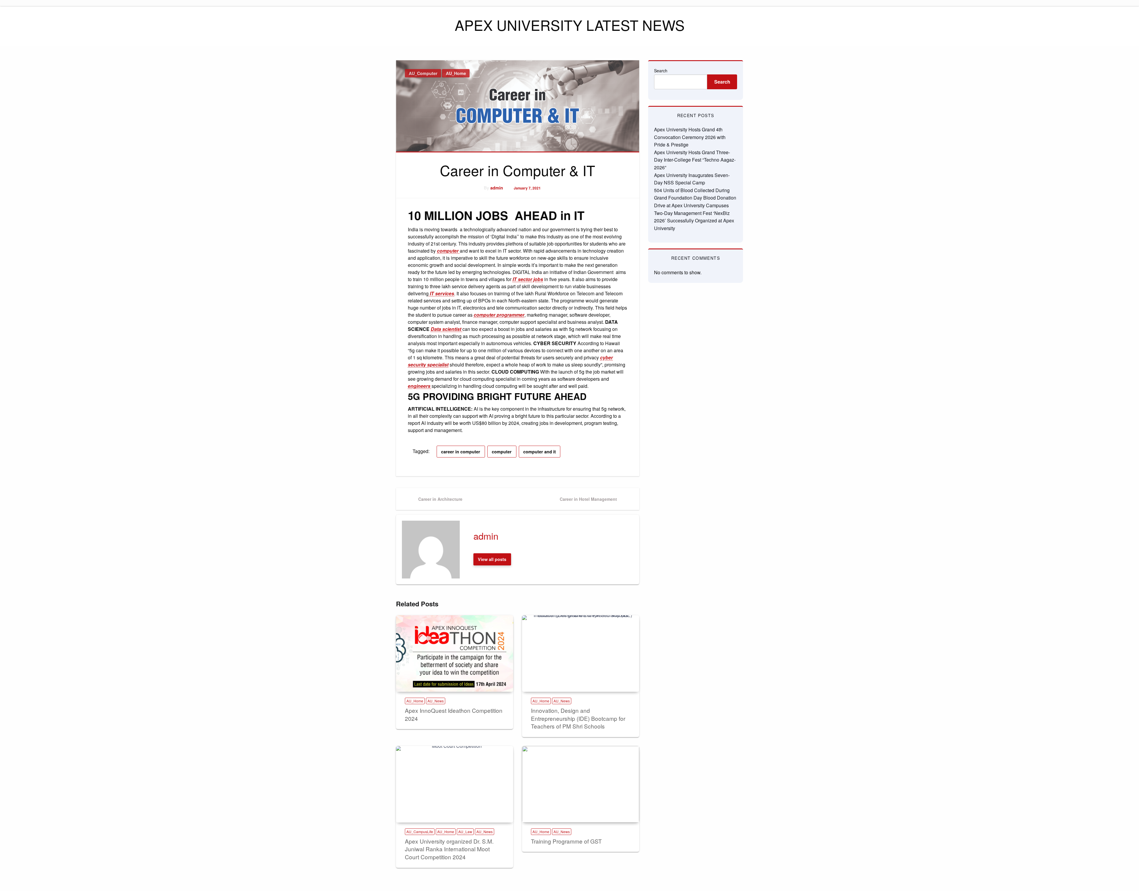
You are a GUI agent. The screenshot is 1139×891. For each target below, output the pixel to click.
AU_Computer (423, 73)
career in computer (460, 452)
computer (448, 250)
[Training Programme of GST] (580, 784)
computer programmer (499, 314)
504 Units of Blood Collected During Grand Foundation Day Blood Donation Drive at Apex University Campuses (695, 198)
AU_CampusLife (419, 831)
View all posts (492, 559)
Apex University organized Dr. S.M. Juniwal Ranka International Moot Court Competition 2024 (449, 849)
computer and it (539, 452)
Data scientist (446, 329)
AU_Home (456, 73)
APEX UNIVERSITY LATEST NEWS (570, 25)
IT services (441, 293)
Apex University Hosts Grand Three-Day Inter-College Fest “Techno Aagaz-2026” (695, 160)
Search (660, 71)
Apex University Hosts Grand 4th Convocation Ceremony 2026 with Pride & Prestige (690, 137)
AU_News (435, 700)
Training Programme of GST (566, 841)
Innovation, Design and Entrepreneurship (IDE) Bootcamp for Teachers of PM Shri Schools (578, 718)
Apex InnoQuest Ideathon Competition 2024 (453, 714)
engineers (420, 385)
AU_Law (465, 831)
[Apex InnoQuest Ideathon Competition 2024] (454, 653)
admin (496, 188)
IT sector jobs (528, 279)
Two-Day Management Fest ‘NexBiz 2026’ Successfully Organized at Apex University (694, 221)
